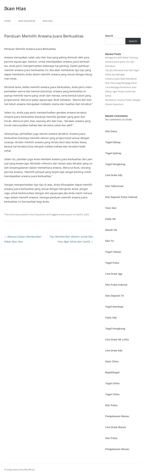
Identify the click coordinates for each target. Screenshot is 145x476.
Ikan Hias (15, 8)
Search (109, 35)
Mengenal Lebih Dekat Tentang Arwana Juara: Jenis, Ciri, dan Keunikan (121, 62)
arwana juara (65, 214)
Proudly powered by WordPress (19, 469)
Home (7, 20)
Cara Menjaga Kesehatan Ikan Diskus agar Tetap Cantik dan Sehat (120, 91)
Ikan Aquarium (26, 20)
